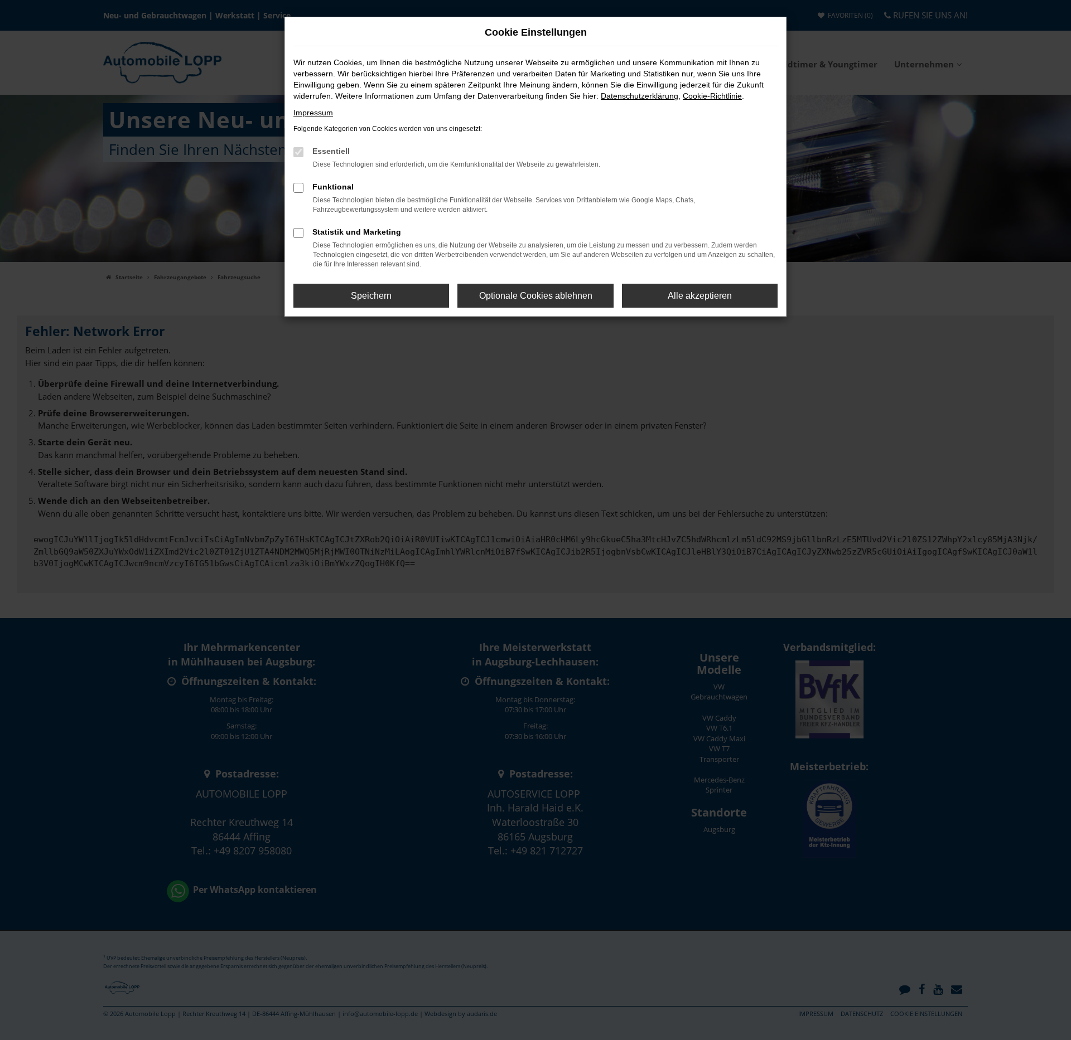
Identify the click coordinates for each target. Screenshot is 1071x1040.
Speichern (371, 295)
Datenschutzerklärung (639, 95)
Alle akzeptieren (700, 295)
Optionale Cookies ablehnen (535, 295)
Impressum (313, 112)
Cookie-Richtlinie (712, 95)
